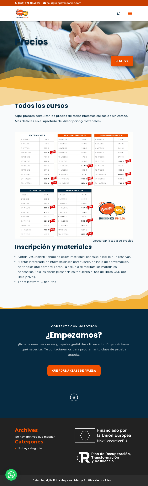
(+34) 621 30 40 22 (29, 3)
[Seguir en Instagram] (74, 397)
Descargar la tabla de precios (113, 240)
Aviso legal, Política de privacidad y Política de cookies (72, 480)
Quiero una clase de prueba (74, 370)
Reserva (122, 61)
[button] (11, 475)
